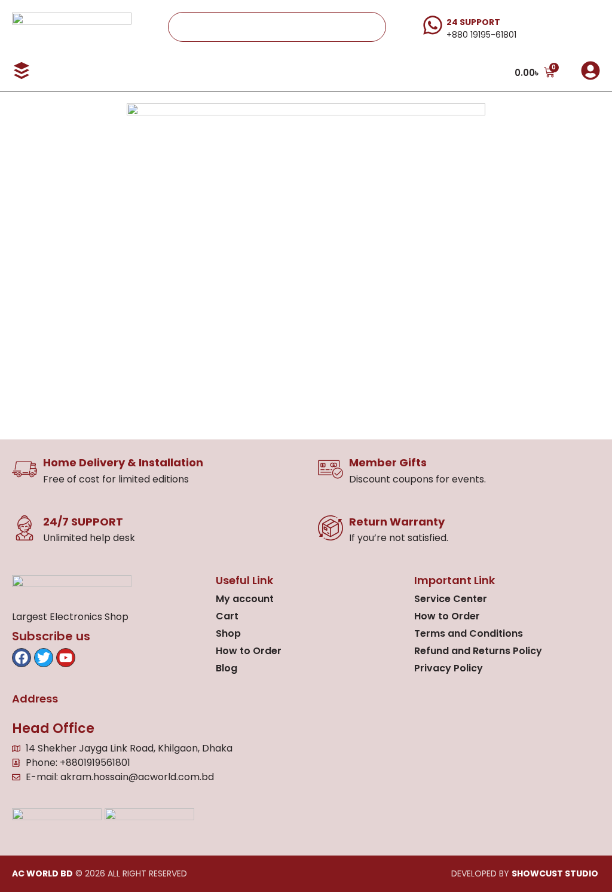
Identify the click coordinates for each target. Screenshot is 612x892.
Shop (228, 633)
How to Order (248, 651)
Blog (226, 668)
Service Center (450, 599)
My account (245, 599)
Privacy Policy (448, 668)
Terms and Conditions (468, 633)
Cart (227, 616)
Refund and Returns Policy (478, 651)
